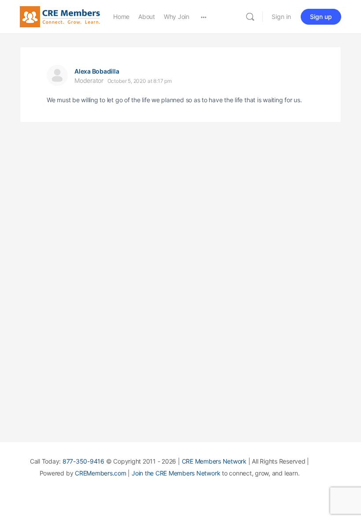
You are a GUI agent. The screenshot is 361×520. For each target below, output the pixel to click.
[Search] (250, 16)
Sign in (281, 16)
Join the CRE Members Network (176, 473)
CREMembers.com (100, 473)
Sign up (321, 16)
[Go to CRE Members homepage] (60, 16)
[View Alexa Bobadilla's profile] (57, 75)
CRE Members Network (214, 461)
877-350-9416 (83, 461)
